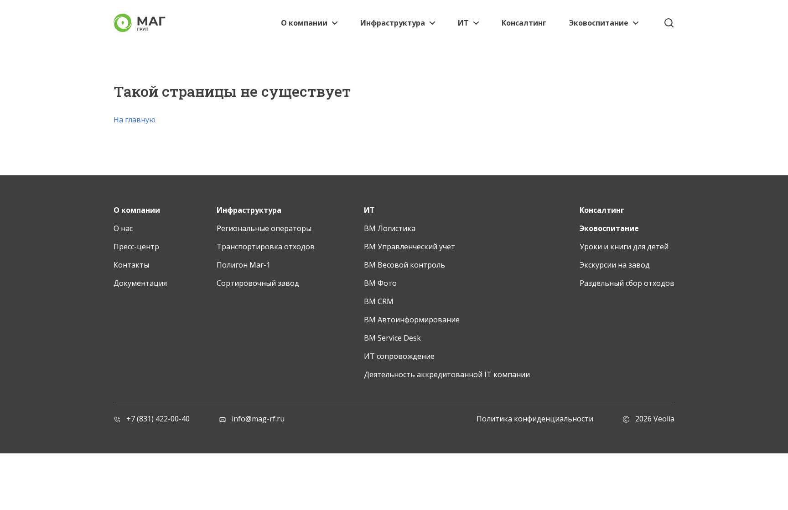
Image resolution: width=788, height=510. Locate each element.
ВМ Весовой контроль (404, 265)
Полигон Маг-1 (243, 265)
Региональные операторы (264, 228)
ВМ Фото (380, 283)
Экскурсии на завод (615, 265)
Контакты (131, 265)
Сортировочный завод (258, 283)
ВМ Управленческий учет (409, 247)
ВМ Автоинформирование (412, 320)
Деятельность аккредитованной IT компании (447, 374)
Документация (140, 283)
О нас (123, 228)
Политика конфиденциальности (535, 419)
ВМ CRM (379, 301)
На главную (135, 120)
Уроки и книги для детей (624, 247)
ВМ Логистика (389, 228)
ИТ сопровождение (399, 356)
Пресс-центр (136, 247)
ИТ (463, 23)
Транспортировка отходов (266, 247)
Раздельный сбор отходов (627, 283)
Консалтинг (524, 23)
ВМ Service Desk (392, 338)
